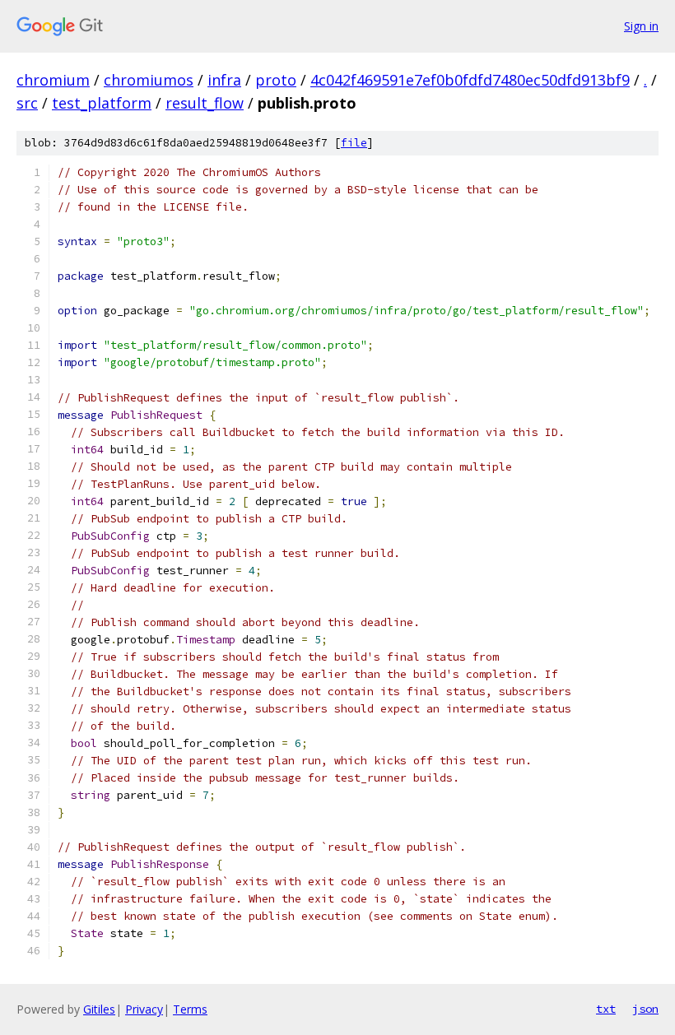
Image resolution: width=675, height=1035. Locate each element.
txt (606, 1008)
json (645, 1008)
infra (224, 80)
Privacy (144, 1009)
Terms (190, 1009)
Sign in (641, 26)
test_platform (101, 103)
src (27, 103)
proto (275, 80)
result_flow (204, 103)
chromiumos (148, 80)
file (354, 143)
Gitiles (99, 1009)
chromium (53, 80)
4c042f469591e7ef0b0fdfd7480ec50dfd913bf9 (470, 80)
